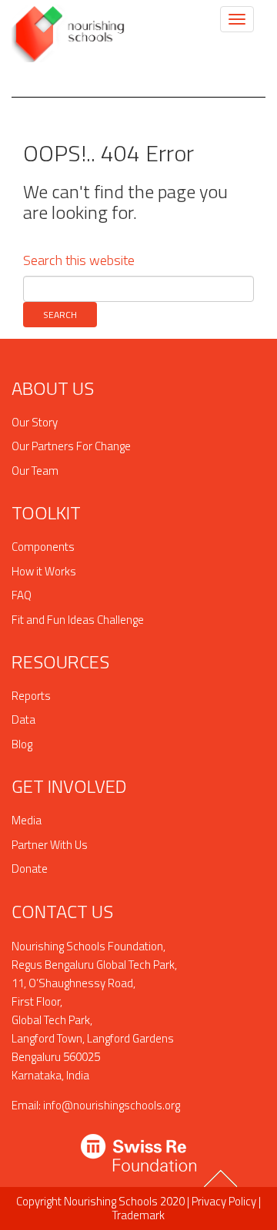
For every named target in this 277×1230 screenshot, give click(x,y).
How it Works (44, 571)
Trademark (138, 1215)
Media (27, 820)
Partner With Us (50, 845)
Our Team (35, 470)
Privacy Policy (224, 1201)
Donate (30, 868)
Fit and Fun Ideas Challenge (78, 619)
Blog (22, 744)
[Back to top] (222, 1185)
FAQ (22, 595)
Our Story (35, 422)
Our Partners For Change (71, 446)
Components (43, 546)
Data (23, 719)
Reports (31, 696)
